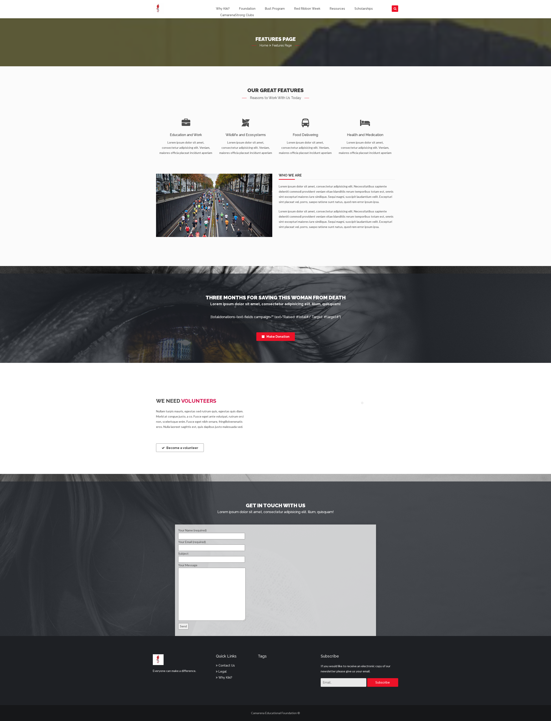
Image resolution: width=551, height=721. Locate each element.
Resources (337, 8)
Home (264, 45)
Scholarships (363, 8)
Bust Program (275, 8)
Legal (222, 671)
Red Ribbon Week (307, 8)
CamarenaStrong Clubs (237, 15)
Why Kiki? (223, 8)
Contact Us (226, 665)
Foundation (247, 8)
